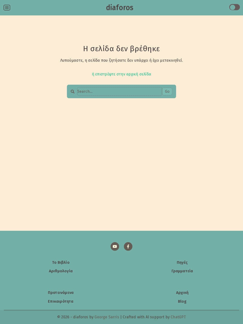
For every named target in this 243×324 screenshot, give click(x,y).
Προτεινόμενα (61, 292)
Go (167, 91)
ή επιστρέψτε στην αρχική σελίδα (121, 74)
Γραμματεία (182, 270)
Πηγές (182, 262)
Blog (182, 301)
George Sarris (106, 317)
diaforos (119, 7)
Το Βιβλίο (61, 262)
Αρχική (182, 292)
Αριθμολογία (61, 270)
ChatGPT (178, 317)
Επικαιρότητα (60, 301)
